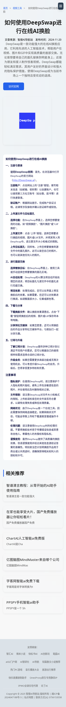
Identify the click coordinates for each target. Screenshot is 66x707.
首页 (5, 8)
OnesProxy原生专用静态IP (43, 677)
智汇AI (9, 653)
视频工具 (17, 8)
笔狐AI (56, 653)
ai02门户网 (11, 661)
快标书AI (33, 653)
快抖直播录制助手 (18, 677)
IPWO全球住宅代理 (28, 685)
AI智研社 (24, 661)
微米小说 (20, 653)
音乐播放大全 (32, 669)
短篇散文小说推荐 (51, 661)
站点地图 (28, 697)
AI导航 (35, 661)
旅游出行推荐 (49, 669)
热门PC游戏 (16, 669)
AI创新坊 (45, 653)
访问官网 (13, 86)
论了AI (44, 685)
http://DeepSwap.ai (23, 180)
